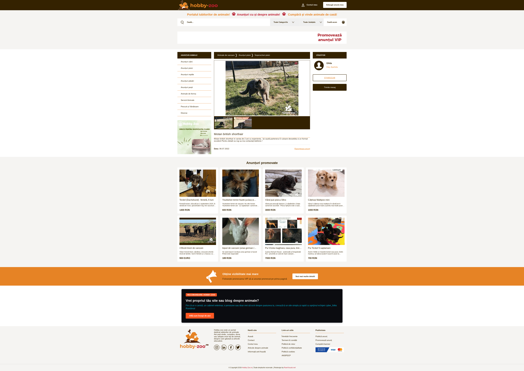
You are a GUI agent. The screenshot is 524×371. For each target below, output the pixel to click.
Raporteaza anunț (302, 149)
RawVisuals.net (290, 368)
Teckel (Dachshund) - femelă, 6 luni (196, 200)
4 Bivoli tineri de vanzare (191, 248)
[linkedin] (224, 347)
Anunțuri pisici (187, 68)
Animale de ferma (188, 94)
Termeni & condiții (289, 340)
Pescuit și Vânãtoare (190, 106)
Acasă (250, 336)
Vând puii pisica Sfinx (275, 200)
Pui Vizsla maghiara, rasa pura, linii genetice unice (282, 248)
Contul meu (253, 344)
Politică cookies (288, 352)
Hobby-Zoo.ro (247, 368)
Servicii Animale (187, 100)
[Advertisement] (243, 38)
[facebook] (231, 347)
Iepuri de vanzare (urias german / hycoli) (238, 248)
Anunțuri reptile (187, 74)
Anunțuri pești (187, 87)
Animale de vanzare (226, 55)
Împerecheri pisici (262, 55)
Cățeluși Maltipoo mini (319, 200)
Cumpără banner (322, 344)
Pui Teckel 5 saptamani (319, 248)
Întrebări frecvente (289, 336)
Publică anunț (321, 336)
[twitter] (238, 347)
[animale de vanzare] (194, 339)
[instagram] (217, 347)
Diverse (184, 113)
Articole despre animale (258, 348)
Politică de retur (288, 344)
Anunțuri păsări (187, 81)
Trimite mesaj (330, 87)
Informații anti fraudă (257, 352)
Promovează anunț (323, 340)
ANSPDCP (286, 355)
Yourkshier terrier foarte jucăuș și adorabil (238, 200)
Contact (251, 340)
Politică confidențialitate (292, 348)
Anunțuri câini (187, 62)
